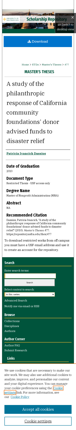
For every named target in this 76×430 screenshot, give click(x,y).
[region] (38, 396)
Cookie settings (38, 421)
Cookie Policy (20, 397)
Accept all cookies (38, 409)
